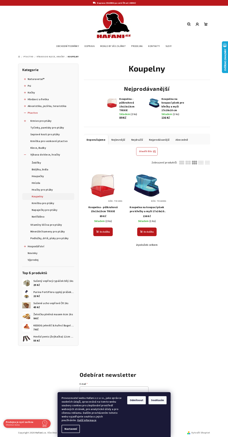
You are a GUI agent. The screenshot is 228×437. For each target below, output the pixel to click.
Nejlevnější (118, 140)
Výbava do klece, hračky (45, 155)
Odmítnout (136, 400)
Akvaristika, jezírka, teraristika (47, 106)
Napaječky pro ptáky (45, 210)
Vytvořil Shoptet (200, 432)
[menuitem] (67, 46)
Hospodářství (36, 246)
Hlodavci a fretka (38, 99)
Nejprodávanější (159, 140)
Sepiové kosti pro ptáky (45, 134)
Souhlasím (157, 400)
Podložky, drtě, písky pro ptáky (49, 238)
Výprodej (33, 260)
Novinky (33, 253)
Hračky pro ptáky (42, 190)
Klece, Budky (38, 148)
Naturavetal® (36, 79)
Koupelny (37, 196)
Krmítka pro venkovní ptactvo (49, 141)
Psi (29, 86)
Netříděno (38, 217)
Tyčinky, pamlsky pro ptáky (47, 128)
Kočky (31, 92)
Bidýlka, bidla (40, 169)
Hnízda (36, 183)
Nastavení (70, 429)
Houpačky (38, 176)
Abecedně (182, 140)
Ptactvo (33, 113)
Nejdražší (137, 140)
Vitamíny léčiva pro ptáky (46, 225)
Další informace (86, 420)
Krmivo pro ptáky (41, 121)
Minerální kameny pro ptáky (47, 231)
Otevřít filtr (145, 151)
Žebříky (36, 163)
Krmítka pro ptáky (43, 203)
